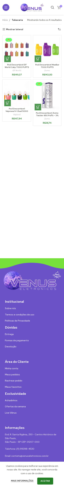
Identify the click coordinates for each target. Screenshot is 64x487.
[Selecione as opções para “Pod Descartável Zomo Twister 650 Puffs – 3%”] (38, 107)
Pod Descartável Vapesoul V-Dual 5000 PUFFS (17, 111)
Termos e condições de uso (19, 314)
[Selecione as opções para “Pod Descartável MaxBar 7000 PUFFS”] (38, 59)
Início (5, 19)
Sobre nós (10, 308)
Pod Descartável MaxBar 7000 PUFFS (47, 66)
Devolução (10, 346)
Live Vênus (11, 412)
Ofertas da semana (15, 406)
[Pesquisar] (52, 7)
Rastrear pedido (13, 380)
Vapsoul (17, 114)
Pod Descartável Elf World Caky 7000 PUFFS (17, 66)
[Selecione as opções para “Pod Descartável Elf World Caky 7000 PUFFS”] (7, 59)
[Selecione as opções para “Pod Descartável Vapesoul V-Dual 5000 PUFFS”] (7, 103)
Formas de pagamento (17, 340)
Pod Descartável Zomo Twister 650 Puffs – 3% (47, 114)
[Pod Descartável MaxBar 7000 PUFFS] (47, 49)
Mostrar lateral (14, 29)
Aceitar (45, 481)
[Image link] (32, 280)
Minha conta (11, 368)
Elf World (17, 70)
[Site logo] (32, 7)
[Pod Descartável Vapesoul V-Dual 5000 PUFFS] (16, 93)
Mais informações (22, 480)
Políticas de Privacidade (17, 320)
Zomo (47, 70)
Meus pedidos (12, 374)
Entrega (9, 334)
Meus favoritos (13, 386)
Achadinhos (11, 400)
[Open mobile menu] (6, 7)
